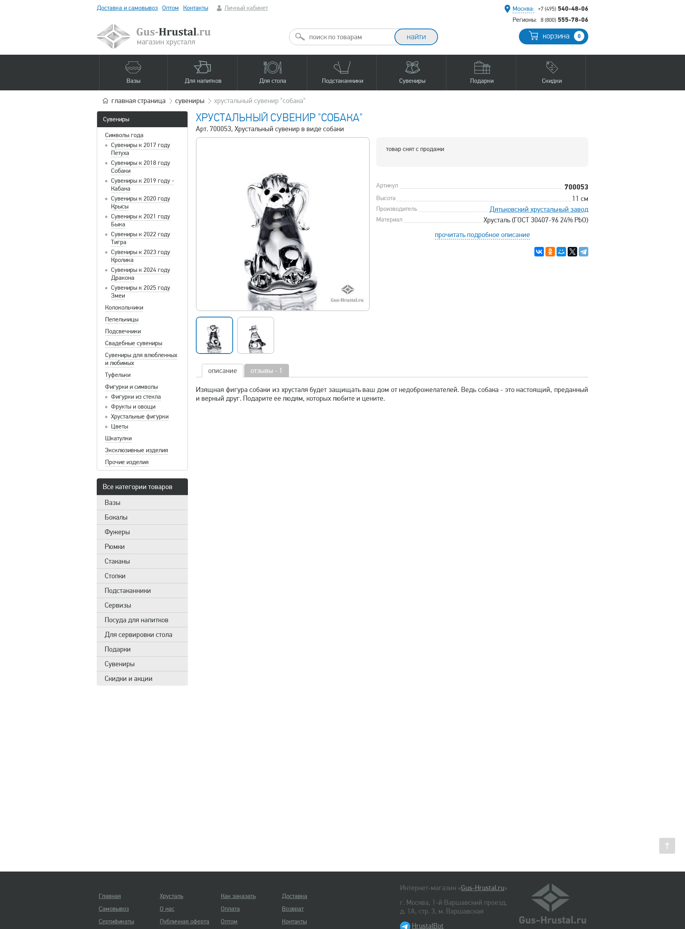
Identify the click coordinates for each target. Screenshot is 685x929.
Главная (110, 896)
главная (138, 100)
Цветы (119, 426)
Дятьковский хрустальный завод (539, 209)
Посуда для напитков (136, 620)
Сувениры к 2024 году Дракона (140, 274)
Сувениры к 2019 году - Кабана (142, 185)
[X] (572, 251)
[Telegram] (583, 251)
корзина (562, 36)
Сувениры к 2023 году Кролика (140, 256)
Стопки (115, 576)
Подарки (118, 649)
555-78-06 (564, 19)
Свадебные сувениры (133, 343)
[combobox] (349, 37)
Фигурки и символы (131, 387)
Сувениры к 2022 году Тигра (140, 238)
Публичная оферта (184, 921)
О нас (167, 909)
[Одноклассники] (550, 251)
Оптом (170, 8)
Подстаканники (128, 590)
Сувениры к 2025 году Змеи (140, 292)
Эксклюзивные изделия (136, 450)
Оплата (230, 909)
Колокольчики (124, 308)
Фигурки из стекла (136, 397)
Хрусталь (171, 896)
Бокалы (116, 517)
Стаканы (117, 561)
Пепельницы (121, 319)
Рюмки (115, 546)
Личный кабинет (246, 8)
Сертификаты (116, 921)
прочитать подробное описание (482, 234)
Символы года (124, 135)
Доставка (294, 896)
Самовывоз (114, 909)
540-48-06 (563, 8)
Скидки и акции (129, 678)
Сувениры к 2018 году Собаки (140, 167)
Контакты (195, 8)
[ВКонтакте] (539, 251)
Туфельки (117, 375)
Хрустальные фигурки (139, 417)
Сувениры (116, 119)
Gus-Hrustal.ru (482, 887)
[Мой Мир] (561, 251)
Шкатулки (118, 438)
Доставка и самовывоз (127, 8)
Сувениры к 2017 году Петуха (140, 149)
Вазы (113, 502)
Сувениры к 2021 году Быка (140, 220)
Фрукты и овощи (133, 407)
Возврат (293, 909)
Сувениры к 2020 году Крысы (140, 202)
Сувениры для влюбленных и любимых (141, 359)
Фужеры (117, 532)
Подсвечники (123, 331)
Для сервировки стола (138, 634)
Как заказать (238, 896)
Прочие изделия (127, 462)
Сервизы (118, 605)
